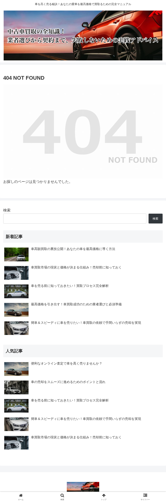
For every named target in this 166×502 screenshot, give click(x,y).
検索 (7, 210)
